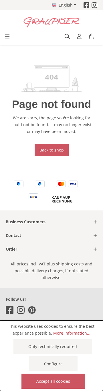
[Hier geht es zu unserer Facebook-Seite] (86, 5)
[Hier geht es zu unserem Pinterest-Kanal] (32, 310)
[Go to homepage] (51, 22)
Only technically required (52, 346)
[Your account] (79, 36)
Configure (53, 364)
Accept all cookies (53, 381)
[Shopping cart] (91, 36)
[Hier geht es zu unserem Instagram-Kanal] (94, 5)
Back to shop (51, 150)
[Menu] (7, 36)
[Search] (67, 36)
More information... (71, 333)
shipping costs (70, 264)
